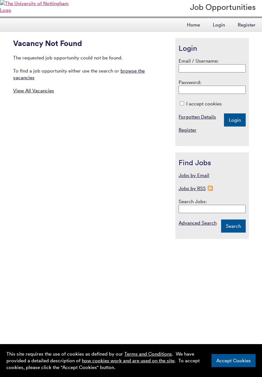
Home (193, 24)
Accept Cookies (233, 360)
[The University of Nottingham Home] (39, 10)
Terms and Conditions (148, 353)
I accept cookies (203, 103)
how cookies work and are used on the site (128, 360)
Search (233, 226)
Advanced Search (198, 222)
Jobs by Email (194, 175)
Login (219, 24)
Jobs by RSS (192, 188)
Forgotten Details (197, 116)
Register (247, 24)
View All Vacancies (33, 90)
